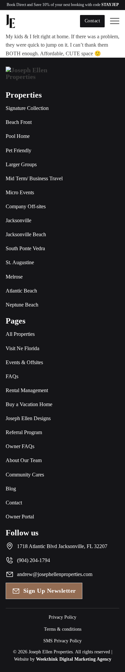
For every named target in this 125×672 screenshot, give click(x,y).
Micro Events (20, 192)
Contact (92, 20)
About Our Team (24, 460)
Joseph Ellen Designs (28, 418)
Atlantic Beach (21, 291)
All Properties (20, 334)
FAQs (12, 376)
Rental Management (27, 390)
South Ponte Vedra (25, 248)
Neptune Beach (22, 305)
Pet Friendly (18, 150)
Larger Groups (21, 164)
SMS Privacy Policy (62, 640)
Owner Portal (20, 516)
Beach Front (19, 122)
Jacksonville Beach (26, 234)
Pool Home (18, 136)
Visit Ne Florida (22, 348)
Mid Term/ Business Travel (34, 178)
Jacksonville (18, 220)
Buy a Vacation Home (29, 404)
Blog (11, 488)
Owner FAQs (20, 446)
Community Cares (25, 474)
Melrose (14, 277)
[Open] (114, 21)
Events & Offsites (24, 362)
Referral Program (24, 432)
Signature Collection (27, 108)
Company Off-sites (26, 206)
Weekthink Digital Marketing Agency (73, 659)
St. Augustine (20, 262)
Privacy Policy (62, 617)
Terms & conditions (62, 629)
